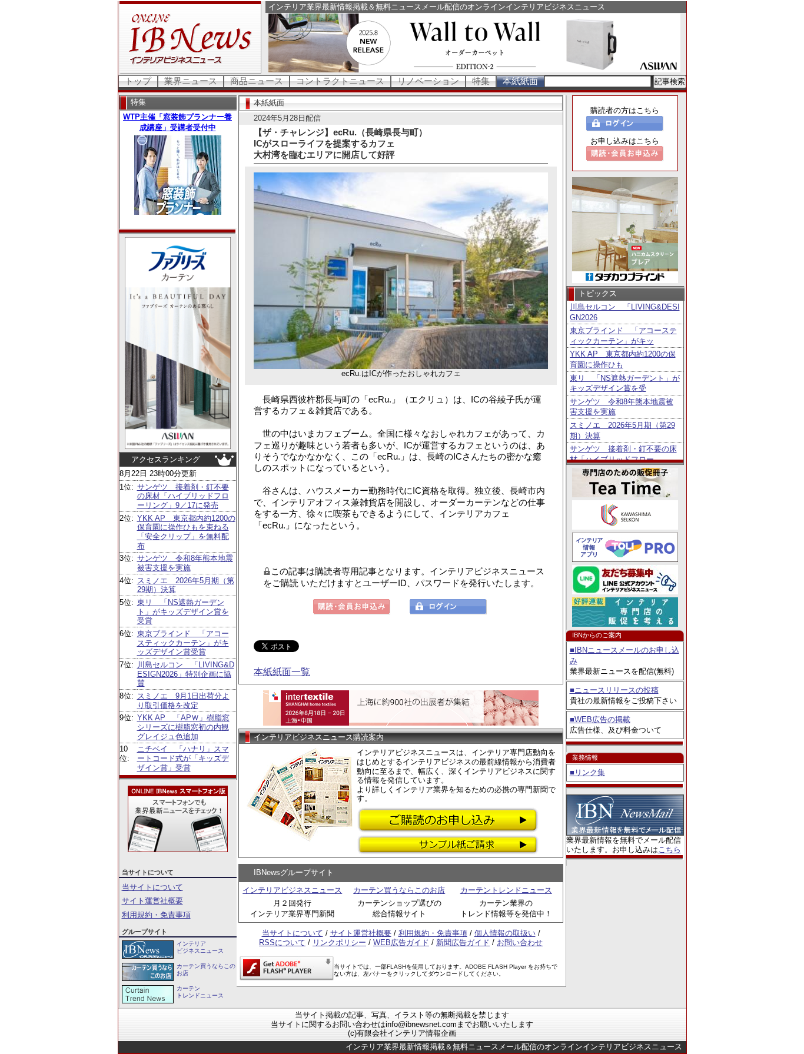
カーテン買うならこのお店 (399, 890)
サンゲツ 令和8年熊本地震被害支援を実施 (185, 563)
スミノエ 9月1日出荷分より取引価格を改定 (183, 700)
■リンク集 (587, 772)
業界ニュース (190, 81)
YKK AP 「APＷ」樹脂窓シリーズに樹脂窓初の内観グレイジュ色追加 (183, 726)
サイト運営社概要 (152, 900)
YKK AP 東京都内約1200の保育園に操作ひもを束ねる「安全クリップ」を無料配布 (186, 532)
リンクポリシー (339, 942)
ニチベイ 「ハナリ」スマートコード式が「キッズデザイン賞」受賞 (183, 758)
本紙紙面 (520, 81)
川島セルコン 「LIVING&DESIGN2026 (625, 312)
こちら (669, 849)
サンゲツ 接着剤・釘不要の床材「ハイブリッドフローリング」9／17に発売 (183, 496)
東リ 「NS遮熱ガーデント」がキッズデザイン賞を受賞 (183, 611)
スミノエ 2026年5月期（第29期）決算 (622, 430)
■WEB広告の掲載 (600, 719)
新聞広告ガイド (463, 942)
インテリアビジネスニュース (292, 890)
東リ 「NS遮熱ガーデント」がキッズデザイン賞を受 (625, 383)
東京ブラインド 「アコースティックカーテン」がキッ (623, 335)
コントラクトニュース (340, 81)
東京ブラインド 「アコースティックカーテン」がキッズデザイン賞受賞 (183, 642)
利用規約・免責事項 (156, 914)
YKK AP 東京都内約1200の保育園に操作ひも (623, 359)
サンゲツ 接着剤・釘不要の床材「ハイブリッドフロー (623, 454)
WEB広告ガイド (401, 942)
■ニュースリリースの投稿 (614, 690)
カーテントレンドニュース (506, 890)
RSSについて (282, 942)
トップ (138, 81)
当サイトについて (152, 887)
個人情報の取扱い (505, 933)
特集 (481, 81)
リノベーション (428, 81)
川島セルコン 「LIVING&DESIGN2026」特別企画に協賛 (185, 673)
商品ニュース (256, 81)
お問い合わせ (520, 942)
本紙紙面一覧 (282, 672)
